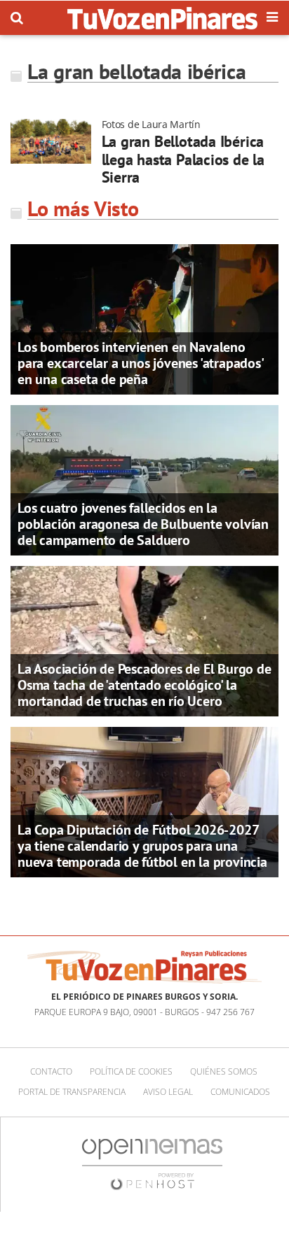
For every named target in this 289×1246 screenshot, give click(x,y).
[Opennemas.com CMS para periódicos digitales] (152, 1164)
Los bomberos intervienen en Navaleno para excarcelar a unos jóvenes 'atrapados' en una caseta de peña (140, 363)
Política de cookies (131, 1071)
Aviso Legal (168, 1092)
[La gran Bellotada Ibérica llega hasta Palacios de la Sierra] (51, 141)
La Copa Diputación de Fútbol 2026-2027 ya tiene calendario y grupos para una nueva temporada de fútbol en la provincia (142, 846)
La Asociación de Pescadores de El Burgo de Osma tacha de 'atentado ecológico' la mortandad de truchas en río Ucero (144, 685)
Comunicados (240, 1092)
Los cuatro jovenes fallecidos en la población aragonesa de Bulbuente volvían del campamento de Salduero (143, 524)
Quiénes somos (223, 1071)
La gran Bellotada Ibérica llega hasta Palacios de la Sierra (183, 159)
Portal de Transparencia (72, 1092)
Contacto (51, 1071)
